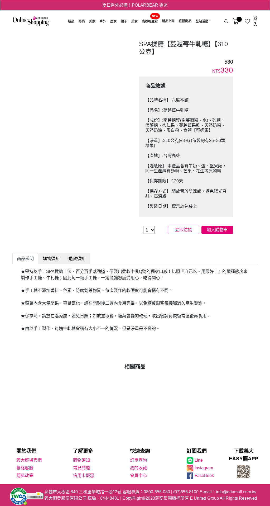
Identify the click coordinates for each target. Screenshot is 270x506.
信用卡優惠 (83, 475)
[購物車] (236, 21)
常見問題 (81, 468)
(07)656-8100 (186, 492)
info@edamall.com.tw (236, 492)
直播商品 (185, 21)
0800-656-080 (157, 492)
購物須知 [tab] (51, 258)
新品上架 (168, 21)
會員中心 (138, 475)
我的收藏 (138, 468)
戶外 (103, 21)
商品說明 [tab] (25, 258)
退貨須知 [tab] (77, 258)
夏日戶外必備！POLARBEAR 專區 (135, 5)
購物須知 (81, 460)
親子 (124, 21)
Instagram (204, 468)
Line (199, 460)
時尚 (82, 21)
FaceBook (204, 475)
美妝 (92, 21)
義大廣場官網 (29, 460)
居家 (113, 21)
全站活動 (202, 21)
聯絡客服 (24, 468)
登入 (255, 21)
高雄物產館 (150, 21)
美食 (134, 21)
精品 (71, 21)
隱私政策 (24, 475)
